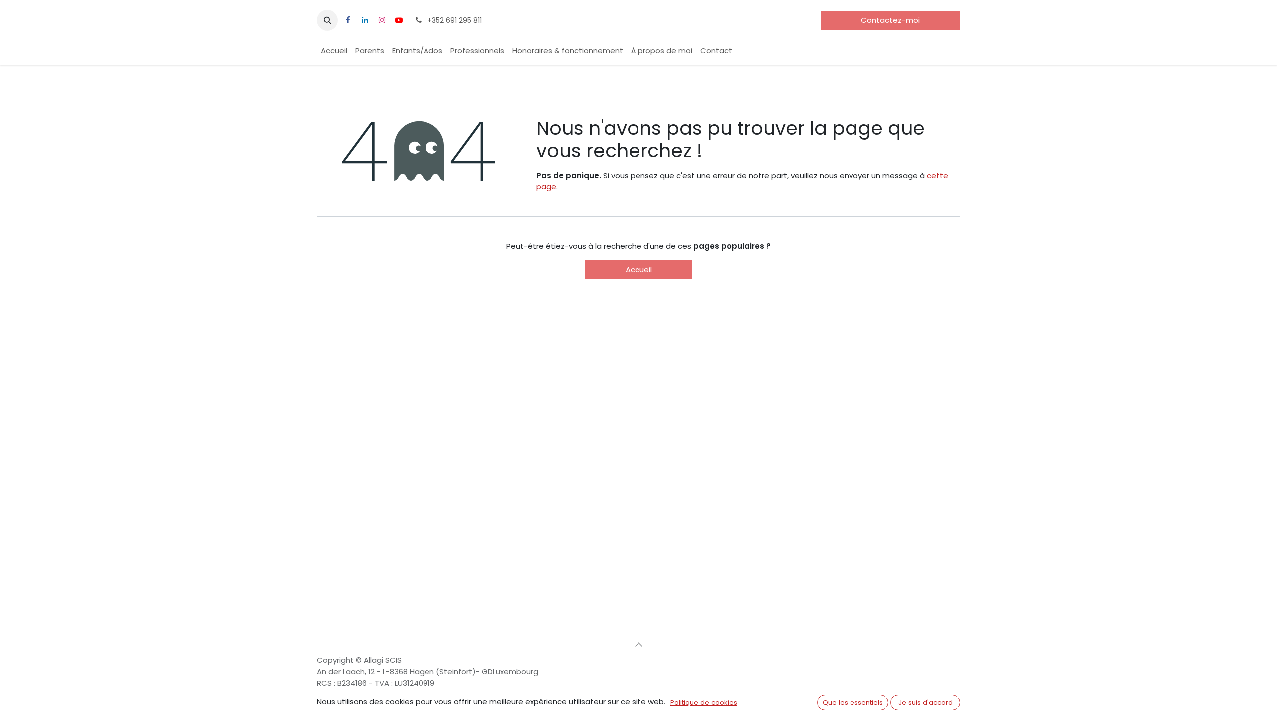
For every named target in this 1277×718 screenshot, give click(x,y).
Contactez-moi (890, 20)
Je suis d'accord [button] (925, 702)
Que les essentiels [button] (853, 702)
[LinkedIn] (364, 20)
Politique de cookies (703, 702)
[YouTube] (398, 20)
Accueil (639, 269)
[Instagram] (381, 20)
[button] (327, 20)
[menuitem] (334, 51)
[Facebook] (347, 20)
